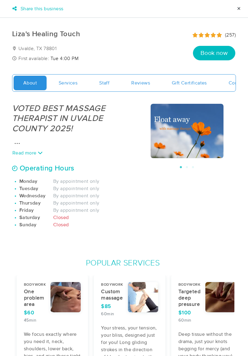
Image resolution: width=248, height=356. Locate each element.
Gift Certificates (189, 83)
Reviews (140, 83)
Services (68, 83)
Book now (214, 53)
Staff (104, 83)
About (30, 83)
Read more (25, 153)
